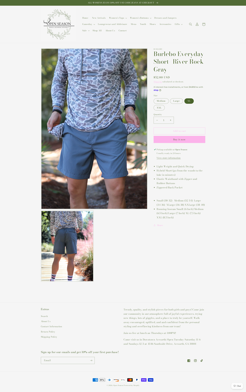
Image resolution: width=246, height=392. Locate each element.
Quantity (158, 114)
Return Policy (48, 331)
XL (189, 100)
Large (176, 100)
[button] (117, 18)
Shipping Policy (49, 336)
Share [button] (160, 225)
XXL (159, 107)
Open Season (118, 385)
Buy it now (179, 139)
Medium (161, 100)
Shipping (158, 81)
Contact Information (51, 326)
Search (44, 316)
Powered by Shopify (131, 385)
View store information (169, 157)
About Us (46, 321)
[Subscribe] (91, 360)
